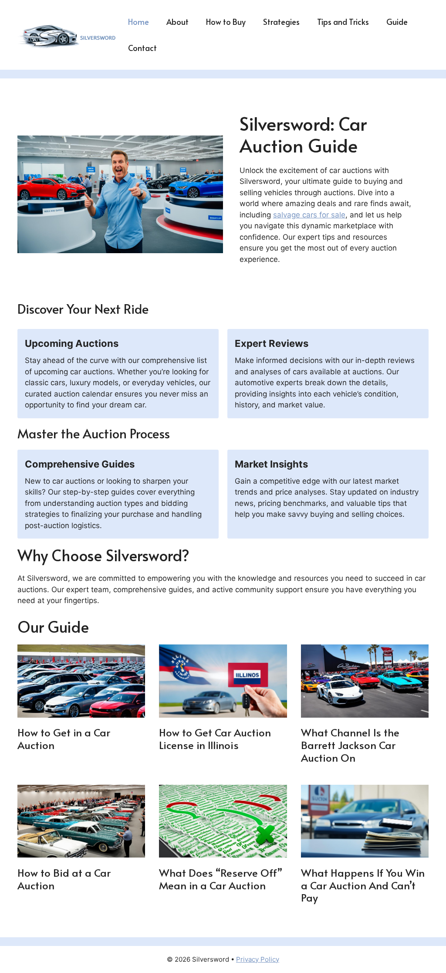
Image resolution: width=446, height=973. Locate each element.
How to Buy (226, 21)
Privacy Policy (257, 959)
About (177, 21)
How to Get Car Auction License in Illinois (215, 738)
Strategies (281, 21)
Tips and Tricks (343, 21)
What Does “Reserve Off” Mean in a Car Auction (220, 878)
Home (138, 21)
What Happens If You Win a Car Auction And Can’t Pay (363, 885)
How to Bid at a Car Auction (64, 878)
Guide (397, 21)
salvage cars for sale (309, 214)
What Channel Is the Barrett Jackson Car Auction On (350, 745)
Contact (142, 47)
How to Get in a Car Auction (63, 738)
